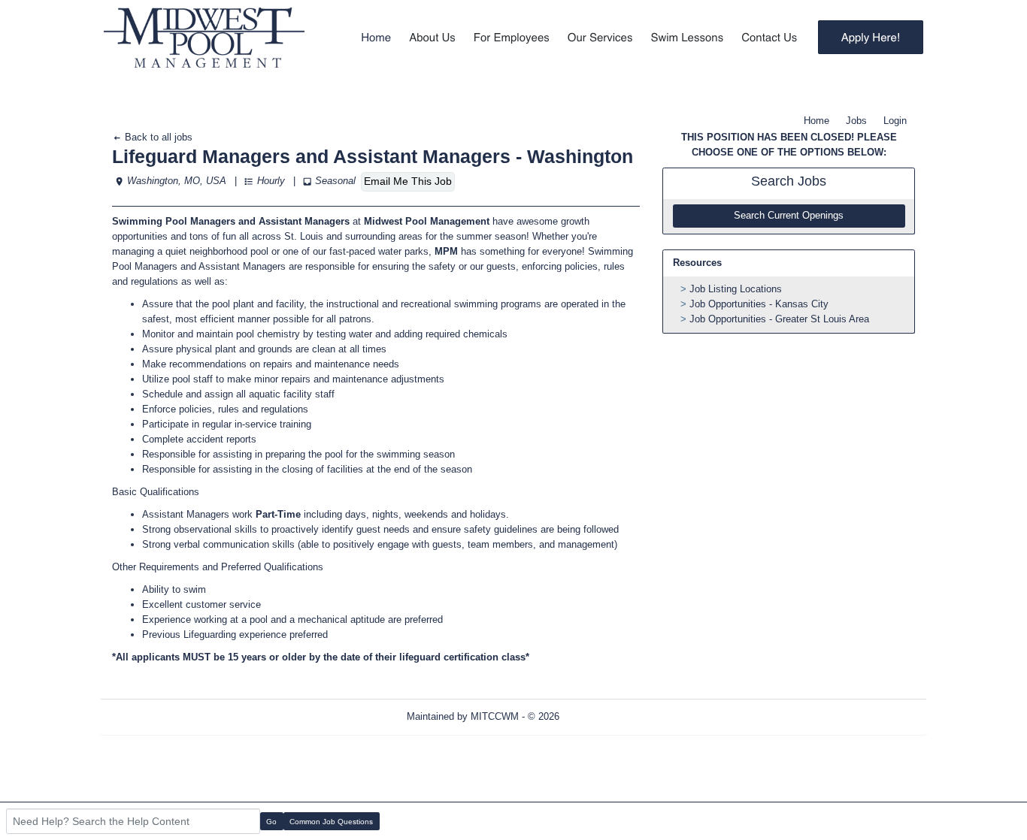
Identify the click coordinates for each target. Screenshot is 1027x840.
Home (816, 120)
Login (895, 120)
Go (271, 821)
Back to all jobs (157, 137)
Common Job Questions (331, 821)
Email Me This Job (408, 181)
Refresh (603, 716)
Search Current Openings (789, 215)
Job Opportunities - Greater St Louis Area (779, 319)
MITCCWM (495, 716)
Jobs (856, 120)
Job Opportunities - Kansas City (759, 304)
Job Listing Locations (735, 289)
